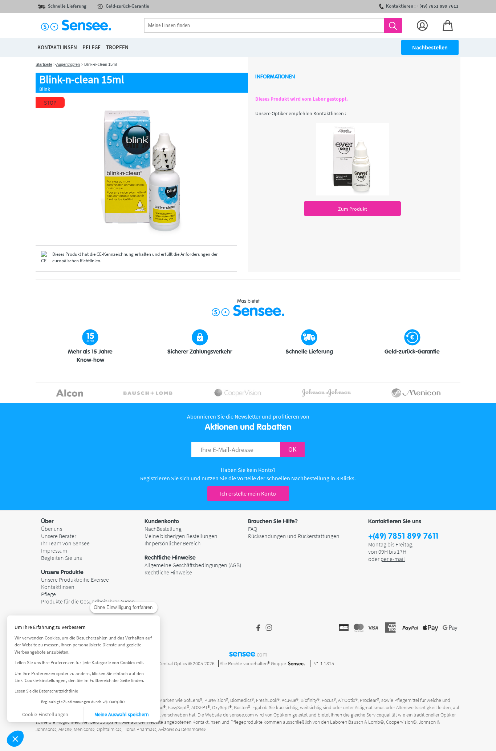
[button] (15, 738)
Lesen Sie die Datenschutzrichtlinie (46, 691)
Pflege (48, 594)
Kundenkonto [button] (162, 521)
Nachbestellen (430, 47)
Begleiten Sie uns (61, 557)
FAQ (252, 528)
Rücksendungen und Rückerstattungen (294, 536)
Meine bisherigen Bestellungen (181, 536)
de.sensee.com (238, 714)
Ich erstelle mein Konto (248, 493)
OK (292, 449)
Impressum (54, 550)
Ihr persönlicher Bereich (172, 543)
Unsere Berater (58, 536)
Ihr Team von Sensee (65, 543)
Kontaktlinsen (57, 586)
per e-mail (393, 558)
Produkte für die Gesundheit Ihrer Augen (88, 601)
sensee (248, 653)
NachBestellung (163, 528)
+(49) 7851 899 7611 (403, 536)
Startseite (44, 64)
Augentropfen (68, 64)
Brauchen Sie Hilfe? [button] (273, 521)
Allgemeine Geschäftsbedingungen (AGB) (193, 565)
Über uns (51, 528)
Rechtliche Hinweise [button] (170, 557)
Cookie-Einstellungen (45, 714)
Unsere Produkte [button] (62, 572)
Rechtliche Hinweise (168, 572)
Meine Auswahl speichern (121, 714)
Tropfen (117, 47)
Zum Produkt (352, 209)
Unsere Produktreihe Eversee (75, 579)
